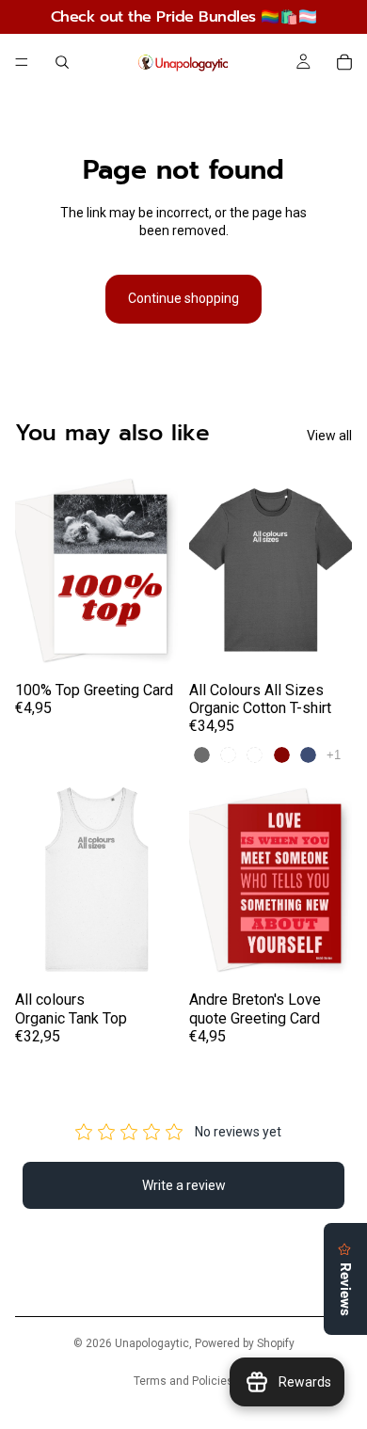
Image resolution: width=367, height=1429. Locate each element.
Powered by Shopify (245, 1343)
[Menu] (21, 62)
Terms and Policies (183, 1381)
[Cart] (344, 62)
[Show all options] (334, 755)
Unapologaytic (152, 1343)
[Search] (62, 62)
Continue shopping (183, 298)
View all (329, 435)
